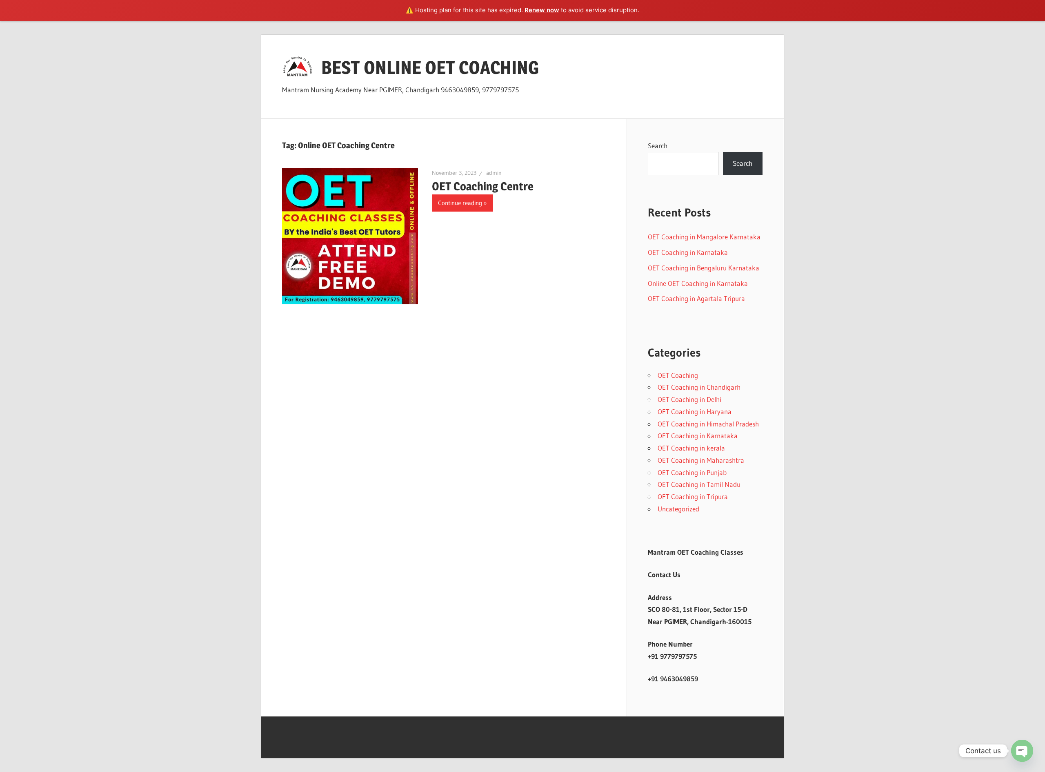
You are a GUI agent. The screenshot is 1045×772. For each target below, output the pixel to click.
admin (494, 172)
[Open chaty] (1022, 751)
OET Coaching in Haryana (695, 411)
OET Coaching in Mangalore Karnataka (704, 236)
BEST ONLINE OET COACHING (430, 67)
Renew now (542, 10)
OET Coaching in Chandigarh (699, 387)
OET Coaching (678, 375)
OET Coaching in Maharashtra (701, 460)
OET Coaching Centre (483, 186)
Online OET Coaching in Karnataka (698, 283)
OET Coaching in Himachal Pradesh (708, 423)
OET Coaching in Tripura (693, 496)
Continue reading (460, 203)
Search (657, 145)
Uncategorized (678, 508)
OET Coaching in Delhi (689, 399)
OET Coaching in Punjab (692, 472)
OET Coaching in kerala (691, 448)
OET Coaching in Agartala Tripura (696, 298)
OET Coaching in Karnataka (688, 252)
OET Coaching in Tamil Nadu (699, 484)
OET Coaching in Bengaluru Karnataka (703, 267)
